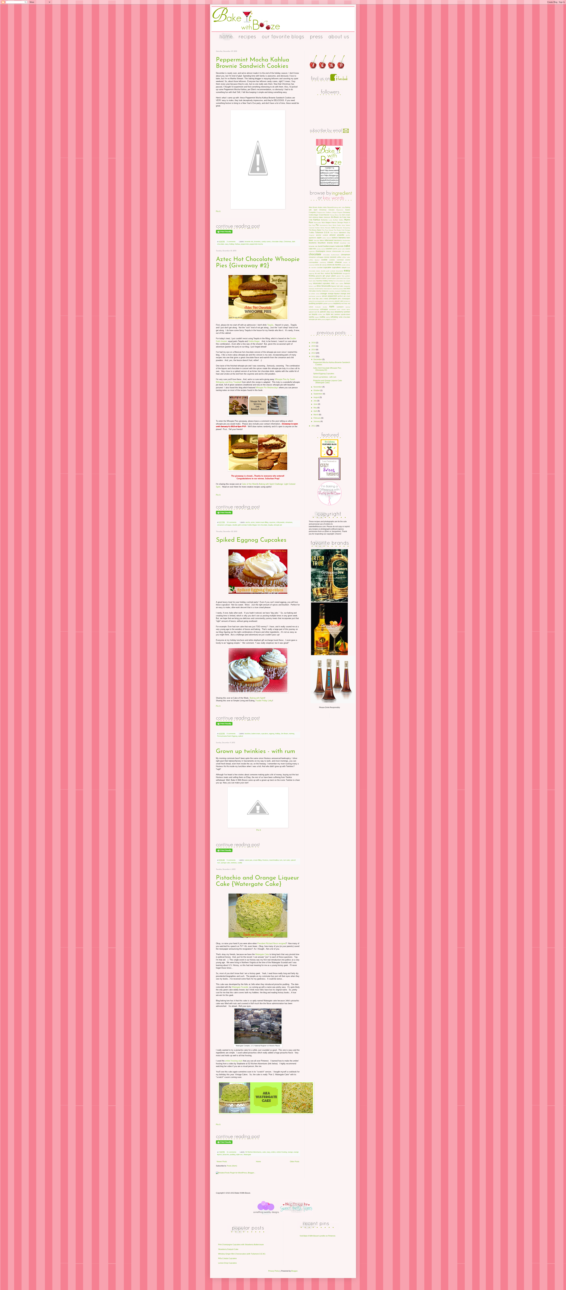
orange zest (345, 294)
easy (226, 244)
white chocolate (344, 317)
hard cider (312, 281)
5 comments (231, 860)
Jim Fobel (342, 217)
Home (258, 1162)
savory (348, 307)
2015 (313, 346)
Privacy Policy (273, 1271)
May (315, 408)
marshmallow (274, 860)
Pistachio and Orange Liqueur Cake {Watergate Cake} (257, 881)
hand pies (346, 278)
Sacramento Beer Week (328, 225)
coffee (339, 257)
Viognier (311, 235)
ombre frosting (282, 1152)
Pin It (218, 211)
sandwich (340, 307)
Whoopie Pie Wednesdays (267, 387)
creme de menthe (334, 265)
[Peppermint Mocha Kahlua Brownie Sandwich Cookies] (238, 229)
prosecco (347, 301)
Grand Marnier (324, 215)
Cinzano (331, 210)
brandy (330, 243)
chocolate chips (277, 241)
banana (342, 237)
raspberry (337, 303)
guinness (340, 278)
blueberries (346, 240)
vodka (322, 317)
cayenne (272, 522)
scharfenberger (314, 309)
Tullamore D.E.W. (322, 232)
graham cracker (321, 278)
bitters (322, 240)
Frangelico (312, 212)
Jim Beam (284, 733)
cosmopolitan (313, 262)
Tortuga (347, 230)
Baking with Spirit (257, 698)
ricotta (325, 307)
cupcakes (264, 733)
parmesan (312, 296)
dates (318, 271)
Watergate (247, 1154)
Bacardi (330, 207)
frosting (312, 276)
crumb (343, 265)
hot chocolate (262, 525)
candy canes (266, 241)
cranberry (323, 262)
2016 (313, 343)
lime (319, 286)
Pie (317, 225)
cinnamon (288, 522)
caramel (329, 249)
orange (290, 1152)
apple (319, 238)
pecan (324, 296)
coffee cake (346, 257)
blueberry (312, 243)
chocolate (315, 254)
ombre (273, 1152)
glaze (333, 276)
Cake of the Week (249, 484)
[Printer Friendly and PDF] (224, 233)
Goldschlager (253, 341)
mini (344, 288)
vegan (317, 317)
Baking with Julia (339, 207)
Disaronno (339, 210)
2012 (313, 356)
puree (325, 303)
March (316, 415)
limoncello (326, 286)
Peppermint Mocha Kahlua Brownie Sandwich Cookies (252, 63)
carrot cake (341, 249)
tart (310, 314)
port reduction (329, 301)
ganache (319, 276)
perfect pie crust (344, 296)
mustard (337, 291)
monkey (331, 291)
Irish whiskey (313, 217)
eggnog (271, 733)
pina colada (324, 298)
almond (332, 235)
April (316, 411)
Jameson (327, 217)
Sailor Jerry (341, 225)
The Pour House (327, 230)
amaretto (340, 235)
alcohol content (322, 235)
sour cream (341, 309)
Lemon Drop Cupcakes (227, 1263)
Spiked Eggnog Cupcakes (251, 540)
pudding (232, 1154)
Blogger (294, 1271)
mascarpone (328, 288)
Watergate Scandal (240, 987)
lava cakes (339, 283)
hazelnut (319, 281)
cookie (324, 259)
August (317, 397)
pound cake (339, 301)
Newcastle (317, 222)
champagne (320, 251)
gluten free (340, 276)
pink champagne (344, 298)
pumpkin (319, 303)
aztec (253, 522)
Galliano (328, 212)
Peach (346, 222)
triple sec (239, 1154)
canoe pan (248, 860)
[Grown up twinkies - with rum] (238, 847)
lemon (347, 283)
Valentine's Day (344, 232)
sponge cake (225, 863)
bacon (329, 238)
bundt (320, 246)
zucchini (333, 319)
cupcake (327, 267)
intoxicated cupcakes (321, 283)
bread (336, 243)
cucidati (320, 267)
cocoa (326, 257)
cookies (332, 260)
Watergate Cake (262, 954)
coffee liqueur (314, 260)
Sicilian (317, 228)
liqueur (333, 286)
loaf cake (340, 286)
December (318, 359)
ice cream (346, 281)
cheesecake (336, 251)
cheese (328, 251)
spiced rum (313, 312)
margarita (347, 286)
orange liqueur (334, 294)
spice (348, 309)
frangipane (346, 273)
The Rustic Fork (339, 230)
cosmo (347, 260)
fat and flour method (322, 273)
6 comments (231, 733)
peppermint (245, 244)
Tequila (270, 325)
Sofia (333, 228)
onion (318, 293)
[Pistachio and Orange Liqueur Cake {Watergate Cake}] (238, 1139)
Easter (347, 210)
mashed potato (338, 288)
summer (347, 312)
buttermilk (339, 246)
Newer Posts (222, 1162)
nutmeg (291, 733)
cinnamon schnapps (224, 525)
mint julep (312, 291)
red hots (344, 303)
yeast (323, 319)
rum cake (286, 860)
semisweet (332, 309)
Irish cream (346, 215)
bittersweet (329, 240)
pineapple (333, 299)
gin (324, 276)
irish (333, 283)
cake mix (312, 249)
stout (332, 312)
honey (331, 281)
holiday (231, 244)
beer (311, 240)
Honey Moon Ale (335, 215)
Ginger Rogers (337, 212)
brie (349, 243)
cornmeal (340, 260)
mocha (318, 291)
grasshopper (331, 278)
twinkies (234, 863)
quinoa (330, 303)
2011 (313, 426)
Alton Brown (313, 207)
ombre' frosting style (233, 1061)
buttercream (255, 733)
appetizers (312, 238)
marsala (311, 288)
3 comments (231, 241)
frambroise (337, 273)
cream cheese (334, 262)
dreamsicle (339, 271)
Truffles (311, 232)
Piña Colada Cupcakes (227, 1258)
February (317, 418)
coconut (333, 257)
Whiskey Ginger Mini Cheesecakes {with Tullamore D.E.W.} (241, 1254)
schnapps (324, 309)
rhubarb (318, 307)
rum (280, 860)
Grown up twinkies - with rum (255, 751)
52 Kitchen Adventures (253, 1152)
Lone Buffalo (333, 220)
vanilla (240, 863)
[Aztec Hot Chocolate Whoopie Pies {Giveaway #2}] (238, 509)
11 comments (231, 1152)
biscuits (316, 240)
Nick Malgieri (326, 222)
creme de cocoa (320, 265)
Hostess (265, 860)
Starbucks (338, 228)
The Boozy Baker (315, 230)
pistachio (226, 1154)
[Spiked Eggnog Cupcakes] (238, 721)
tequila (270, 525)
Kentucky (324, 220)
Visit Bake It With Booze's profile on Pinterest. (318, 1236)
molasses (325, 291)
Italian (321, 217)
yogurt (327, 319)
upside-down (345, 314)
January (317, 421)
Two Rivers (334, 232)
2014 (313, 350)
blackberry (338, 240)
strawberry (339, 312)
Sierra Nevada (325, 228)
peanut (318, 296)
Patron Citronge (337, 222)
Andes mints (322, 207)
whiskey (334, 317)
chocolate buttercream (331, 255)
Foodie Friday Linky (264, 700)
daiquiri (344, 267)
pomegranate (319, 301)
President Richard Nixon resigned (271, 943)
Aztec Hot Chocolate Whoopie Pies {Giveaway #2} (258, 262)
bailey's (335, 238)
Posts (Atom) (232, 1166)
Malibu (341, 220)
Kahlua (237, 244)
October (317, 390)
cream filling (257, 860)
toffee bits (321, 314)
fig (332, 273)
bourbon (248, 733)
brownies (257, 241)
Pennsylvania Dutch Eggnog (227, 736)
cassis (347, 249)
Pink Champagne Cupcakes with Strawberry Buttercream (241, 1245)
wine (319, 319)
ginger (328, 276)
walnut (328, 317)
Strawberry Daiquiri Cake (228, 1249)
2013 (313, 353)
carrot (335, 249)
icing (310, 283)
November (318, 387)
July (315, 401)
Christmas (287, 241)
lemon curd (312, 286)
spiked (240, 736)
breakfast (343, 243)
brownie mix (249, 241)
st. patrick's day (323, 312)
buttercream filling (262, 522)
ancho (248, 522)
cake (264, 1152)
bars (348, 238)
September (318, 394)
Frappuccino (321, 212)
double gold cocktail (239, 525)
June (316, 404)
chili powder (280, 522)
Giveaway (346, 212)
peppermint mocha (256, 244)
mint (348, 289)
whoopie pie (278, 525)
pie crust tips (314, 298)
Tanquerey (346, 228)
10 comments (231, 522)
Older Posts (294, 1162)
